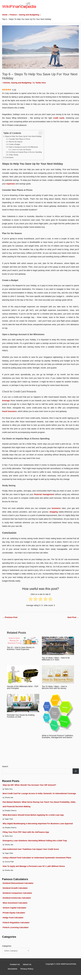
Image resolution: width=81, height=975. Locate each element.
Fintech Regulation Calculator (16, 922)
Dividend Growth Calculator (15, 888)
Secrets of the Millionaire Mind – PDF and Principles (22, 687)
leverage (6, 400)
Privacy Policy (26, 969)
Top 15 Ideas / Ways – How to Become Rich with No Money (54, 687)
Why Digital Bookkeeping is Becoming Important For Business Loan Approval (38, 823)
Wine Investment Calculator (15, 903)
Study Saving (13, 155)
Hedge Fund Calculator (13, 917)
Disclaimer (12, 969)
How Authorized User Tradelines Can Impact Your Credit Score (31, 849)
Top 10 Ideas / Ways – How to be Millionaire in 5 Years (56, 659)
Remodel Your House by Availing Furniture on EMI (20, 716)
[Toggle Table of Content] (39, 133)
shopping (53, 512)
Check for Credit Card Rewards (21, 149)
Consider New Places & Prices (19, 139)
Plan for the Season (15, 142)
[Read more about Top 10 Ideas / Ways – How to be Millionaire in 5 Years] (58, 646)
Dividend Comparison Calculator (17, 893)
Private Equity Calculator (14, 913)
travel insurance (9, 411)
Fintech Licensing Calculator (16, 927)
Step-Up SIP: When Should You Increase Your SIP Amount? (29, 785)
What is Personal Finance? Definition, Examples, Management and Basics (58, 736)
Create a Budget (14, 144)
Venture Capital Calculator (14, 908)
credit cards (58, 118)
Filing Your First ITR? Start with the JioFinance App (26, 832)
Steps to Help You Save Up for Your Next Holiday (23, 136)
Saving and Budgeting (21, 83)
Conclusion (9, 157)
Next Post (73, 617)
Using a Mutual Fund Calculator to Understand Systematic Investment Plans (37, 857)
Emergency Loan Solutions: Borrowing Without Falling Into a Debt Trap (35, 840)
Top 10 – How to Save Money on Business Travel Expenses (20, 648)
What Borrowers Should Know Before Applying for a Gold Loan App (33, 815)
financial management (44, 494)
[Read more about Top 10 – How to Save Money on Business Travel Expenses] (23, 640)
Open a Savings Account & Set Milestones (23, 147)
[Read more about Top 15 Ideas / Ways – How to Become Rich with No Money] (58, 674)
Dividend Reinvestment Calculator (18, 883)
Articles (6, 83)
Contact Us (15, 964)
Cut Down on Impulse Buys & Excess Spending (25, 152)
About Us (27, 964)
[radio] (30, 600)
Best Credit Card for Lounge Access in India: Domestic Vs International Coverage (39, 793)
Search (5, 766)
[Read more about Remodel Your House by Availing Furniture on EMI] (23, 703)
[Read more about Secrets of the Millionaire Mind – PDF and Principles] (23, 674)
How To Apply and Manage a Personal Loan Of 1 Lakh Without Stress (34, 866)
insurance (56, 508)
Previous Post (9, 617)
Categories (6, 946)
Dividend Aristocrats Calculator (17, 898)
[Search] (76, 771)
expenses (10, 184)
